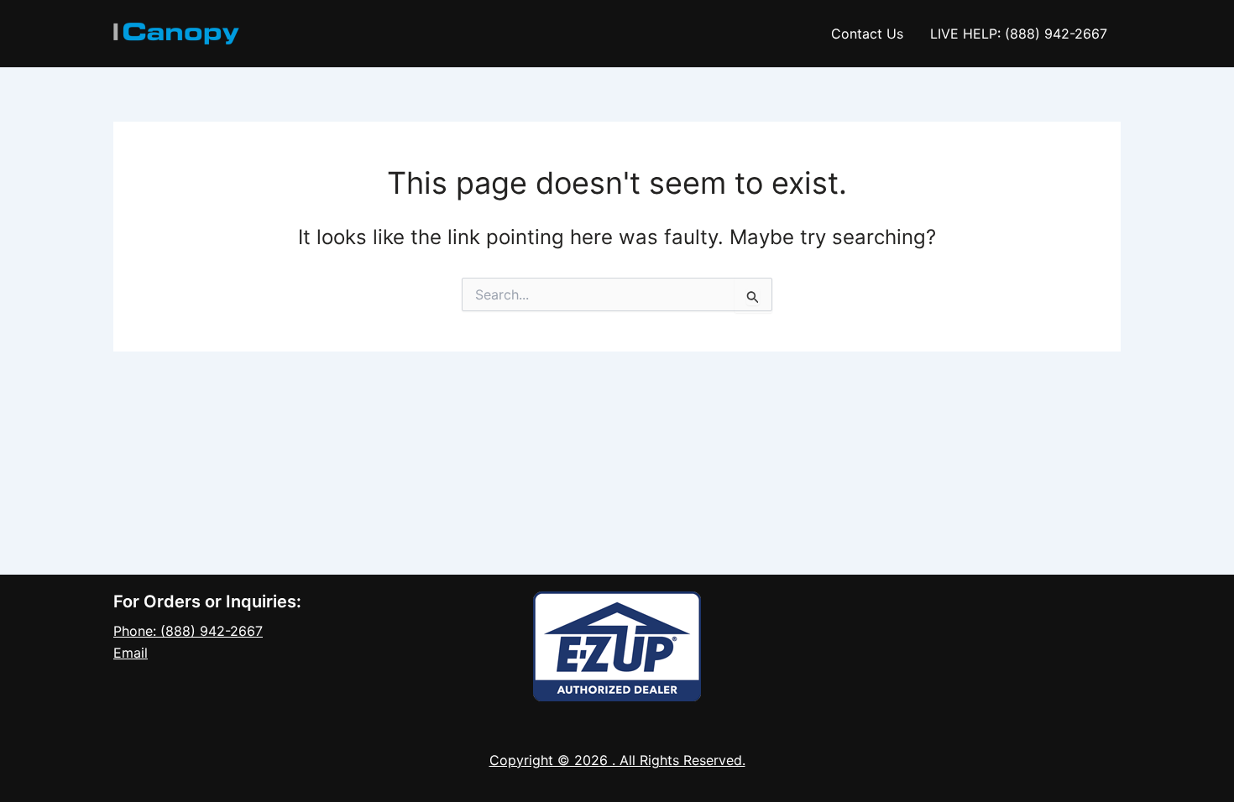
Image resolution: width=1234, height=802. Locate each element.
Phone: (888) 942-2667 (188, 630)
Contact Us (867, 33)
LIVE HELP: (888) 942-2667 (1018, 33)
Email (130, 652)
